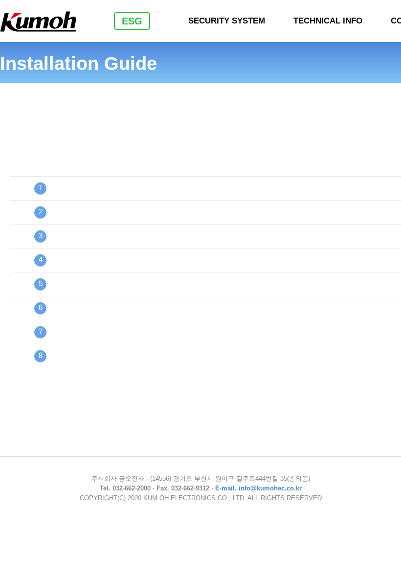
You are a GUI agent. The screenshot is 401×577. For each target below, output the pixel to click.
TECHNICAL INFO (327, 20)
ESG (132, 21)
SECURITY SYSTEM (226, 20)
